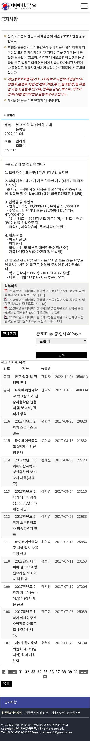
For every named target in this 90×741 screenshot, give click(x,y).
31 (21, 672)
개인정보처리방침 (11, 713)
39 (70, 672)
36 (52, 672)
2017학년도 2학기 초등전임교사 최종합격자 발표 (25, 526)
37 (58, 672)
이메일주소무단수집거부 (65, 713)
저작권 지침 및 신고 (36, 713)
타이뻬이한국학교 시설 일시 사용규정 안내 (25, 548)
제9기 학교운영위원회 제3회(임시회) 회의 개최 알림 (25, 652)
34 (39, 672)
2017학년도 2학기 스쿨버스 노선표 (25, 427)
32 (27, 672)
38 (64, 672)
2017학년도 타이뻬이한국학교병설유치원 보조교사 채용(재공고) (25, 472)
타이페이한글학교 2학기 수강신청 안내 (25, 447)
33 (33, 672)
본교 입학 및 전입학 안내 (25, 380)
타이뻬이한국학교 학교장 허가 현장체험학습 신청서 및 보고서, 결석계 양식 (25, 402)
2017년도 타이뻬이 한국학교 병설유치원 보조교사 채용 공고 (25, 570)
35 (45, 672)
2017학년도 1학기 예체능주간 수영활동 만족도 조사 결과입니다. (24, 624)
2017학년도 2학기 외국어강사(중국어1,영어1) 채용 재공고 (25, 500)
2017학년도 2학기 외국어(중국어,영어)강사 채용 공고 (25, 596)
